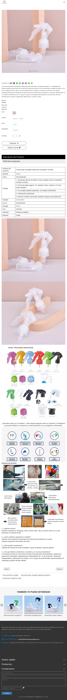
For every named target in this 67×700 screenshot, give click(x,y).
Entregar (6, 693)
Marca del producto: (4, 106)
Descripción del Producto (13, 157)
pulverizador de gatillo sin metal (12, 578)
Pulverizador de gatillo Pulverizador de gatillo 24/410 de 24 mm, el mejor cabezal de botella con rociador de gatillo (33, 615)
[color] (14, 113)
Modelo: (4, 100)
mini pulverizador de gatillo (10, 575)
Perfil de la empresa (11, 161)
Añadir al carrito (13, 148)
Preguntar (13, 143)
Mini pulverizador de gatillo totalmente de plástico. (35, 575)
